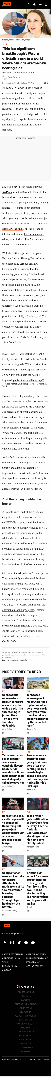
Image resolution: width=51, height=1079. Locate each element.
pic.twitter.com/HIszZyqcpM (28, 380)
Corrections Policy (36, 954)
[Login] (46, 4)
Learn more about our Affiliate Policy (15, 660)
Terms (5, 962)
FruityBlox (25, 1043)
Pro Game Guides (25, 992)
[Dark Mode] (34, 4)
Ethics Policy (33, 962)
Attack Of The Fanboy (25, 1004)
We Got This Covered (25, 1016)
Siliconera (25, 1012)
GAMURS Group (43, 1059)
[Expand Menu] (40, 4)
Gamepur (25, 1000)
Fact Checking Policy (37, 958)
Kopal (29, 907)
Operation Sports (25, 1031)
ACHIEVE (9, 522)
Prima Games (25, 1008)
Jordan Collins (33, 847)
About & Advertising (12, 954)
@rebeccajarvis (27, 369)
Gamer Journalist (25, 1024)
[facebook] (26, 942)
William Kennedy (9, 910)
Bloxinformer (25, 1047)
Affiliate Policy (34, 966)
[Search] (29, 4)
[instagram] (12, 942)
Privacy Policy (9, 966)
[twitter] (19, 942)
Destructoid (25, 1020)
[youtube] (33, 942)
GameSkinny (25, 1027)
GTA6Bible (25, 1051)
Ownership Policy (11, 958)
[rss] (5, 942)
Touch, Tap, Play (25, 1039)
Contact (6, 970)
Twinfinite (25, 996)
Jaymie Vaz (7, 729)
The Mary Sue (25, 1035)
